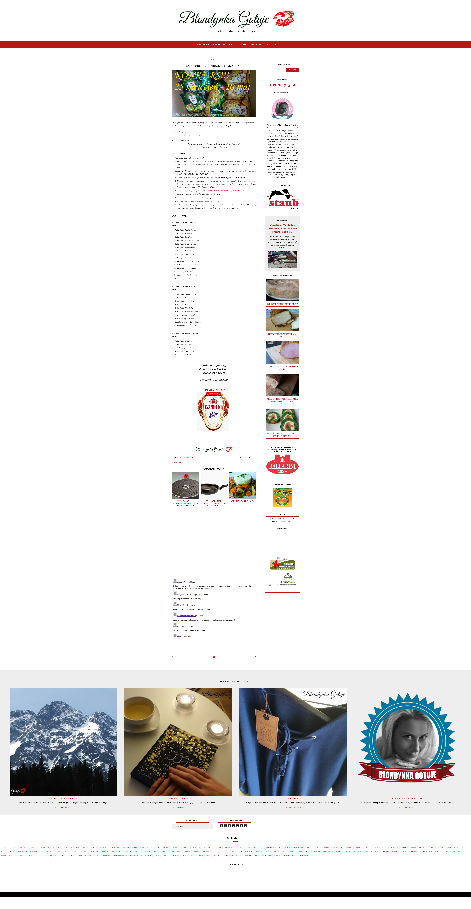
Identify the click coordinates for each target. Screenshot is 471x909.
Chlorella (175, 848)
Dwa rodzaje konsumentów (407, 798)
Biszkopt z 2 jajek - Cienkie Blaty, (282, 304)
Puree (3, 855)
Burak (134, 848)
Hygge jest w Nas (178, 798)
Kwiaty (137, 851)
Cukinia (218, 848)
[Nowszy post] (173, 657)
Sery (80, 855)
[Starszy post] (255, 657)
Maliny (187, 851)
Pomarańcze (427, 851)
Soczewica (89, 855)
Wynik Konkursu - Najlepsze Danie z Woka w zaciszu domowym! (214, 503)
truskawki (266, 855)
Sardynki (71, 855)
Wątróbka (236, 855)
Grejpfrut (359, 848)
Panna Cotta (328, 851)
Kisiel (65, 851)
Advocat (5, 848)
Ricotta (49, 855)
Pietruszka (358, 851)
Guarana (379, 848)
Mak (179, 851)
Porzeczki (439, 851)
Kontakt (233, 44)
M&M (172, 851)
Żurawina (304, 855)
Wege (201, 855)
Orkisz (307, 851)
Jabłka (413, 848)
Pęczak (12, 855)
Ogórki (299, 851)
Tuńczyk (192, 855)
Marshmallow (218, 851)
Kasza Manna (46, 851)
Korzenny (83, 851)
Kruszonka (94, 851)
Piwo (377, 851)
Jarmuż (431, 848)
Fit (341, 848)
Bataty (60, 848)
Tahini (156, 855)
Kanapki (457, 848)
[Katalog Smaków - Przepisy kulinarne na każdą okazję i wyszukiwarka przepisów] (288, 585)
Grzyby (369, 848)
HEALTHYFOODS (392, 848)
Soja (98, 855)
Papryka (339, 851)
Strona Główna (201, 44)
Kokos (73, 851)
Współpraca (219, 44)
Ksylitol (105, 851)
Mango (196, 851)
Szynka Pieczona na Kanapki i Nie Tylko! (282, 367)
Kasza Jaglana (32, 851)
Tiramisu (175, 855)
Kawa (57, 851)
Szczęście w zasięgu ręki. (63, 798)
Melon (276, 851)
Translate (289, 522)
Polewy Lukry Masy (410, 851)
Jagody (422, 848)
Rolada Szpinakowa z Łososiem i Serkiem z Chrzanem (282, 435)
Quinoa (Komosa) (25, 855)
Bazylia (69, 848)
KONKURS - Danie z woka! (243, 501)
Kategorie (256, 44)
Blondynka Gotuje (23, 894)
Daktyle (286, 848)
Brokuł (94, 848)
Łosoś (286, 855)
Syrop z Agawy (136, 855)
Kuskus (128, 851)
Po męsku (385, 851)
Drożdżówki (298, 848)
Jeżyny (440, 848)
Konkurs (177, 462)
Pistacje (369, 851)
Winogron (217, 855)
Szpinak (148, 855)
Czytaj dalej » (63, 807)
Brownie (103, 848)
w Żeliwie (277, 855)
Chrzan (186, 848)
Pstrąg (461, 851)
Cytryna (238, 848)
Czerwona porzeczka (271, 848)
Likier (155, 851)
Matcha (259, 851)
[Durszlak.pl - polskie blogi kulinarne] (274, 585)
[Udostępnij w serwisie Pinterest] (254, 458)
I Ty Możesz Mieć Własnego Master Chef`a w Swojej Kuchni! (185, 503)
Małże (268, 851)
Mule (291, 851)
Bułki (142, 848)
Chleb (165, 848)
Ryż (56, 855)
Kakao (448, 848)
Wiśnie (226, 855)
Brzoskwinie (115, 848)
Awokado (41, 848)
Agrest (14, 848)
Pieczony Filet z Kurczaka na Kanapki (282, 335)
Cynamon (228, 848)
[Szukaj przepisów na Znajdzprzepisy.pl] (282, 558)
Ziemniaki (248, 855)
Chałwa (150, 848)
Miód (284, 851)
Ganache (348, 848)
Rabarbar (38, 855)
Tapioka (165, 855)
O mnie (244, 44)
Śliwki (294, 855)
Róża (63, 855)
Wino (208, 855)
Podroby (395, 851)
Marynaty (231, 851)
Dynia (308, 848)
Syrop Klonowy (120, 855)
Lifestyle (271, 44)
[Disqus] (214, 542)
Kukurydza (117, 851)
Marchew (205, 851)
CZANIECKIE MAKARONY (214, 390)
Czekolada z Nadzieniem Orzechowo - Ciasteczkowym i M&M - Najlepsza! (282, 228)
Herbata (404, 848)
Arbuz (32, 848)
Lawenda (146, 851)
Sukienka (293, 798)
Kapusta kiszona (8, 851)
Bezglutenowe (82, 848)
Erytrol (327, 848)
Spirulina (107, 855)
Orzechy (316, 851)
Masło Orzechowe (246, 851)
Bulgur (126, 848)
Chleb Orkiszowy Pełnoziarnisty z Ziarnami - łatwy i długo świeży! (282, 401)
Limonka (164, 851)
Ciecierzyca (197, 848)
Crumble (208, 848)
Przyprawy (450, 851)
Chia (158, 848)
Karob (20, 851)
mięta (257, 855)
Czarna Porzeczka (252, 848)
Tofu (184, 855)
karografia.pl (462, 894)
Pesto (348, 851)
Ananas (23, 848)
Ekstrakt (317, 848)
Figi (335, 848)
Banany (51, 848)
